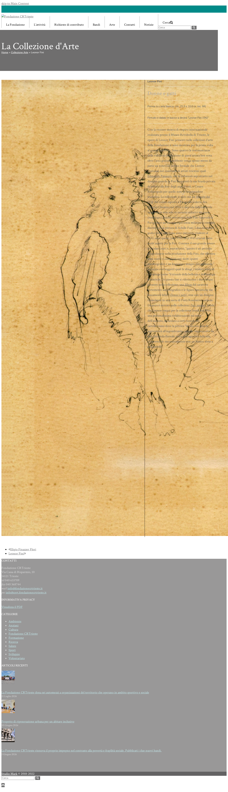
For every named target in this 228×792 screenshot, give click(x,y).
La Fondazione (15, 25)
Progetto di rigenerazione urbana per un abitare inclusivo (37, 721)
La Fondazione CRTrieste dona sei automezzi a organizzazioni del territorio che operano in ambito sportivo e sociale (75, 692)
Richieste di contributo (69, 25)
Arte (112, 25)
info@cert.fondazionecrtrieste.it (26, 592)
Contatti (129, 25)
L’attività (39, 25)
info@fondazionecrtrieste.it (25, 588)
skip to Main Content (15, 3)
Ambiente (15, 621)
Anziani (14, 625)
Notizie (149, 25)
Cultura (13, 630)
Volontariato (17, 658)
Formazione (16, 638)
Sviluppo (14, 654)
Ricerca (13, 642)
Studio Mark (9, 774)
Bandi (96, 25)
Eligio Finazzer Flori (23, 549)
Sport (12, 650)
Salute (12, 646)
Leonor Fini (16, 553)
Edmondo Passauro (159, 176)
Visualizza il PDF (12, 607)
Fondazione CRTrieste (23, 634)
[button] (177, 20)
